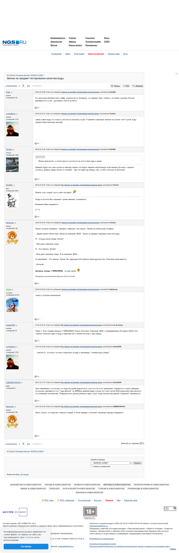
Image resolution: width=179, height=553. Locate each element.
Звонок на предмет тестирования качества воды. (80, 92)
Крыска (26, 474)
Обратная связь (130, 500)
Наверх (173, 549)
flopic (18, 474)
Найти (67, 54)
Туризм (72, 38)
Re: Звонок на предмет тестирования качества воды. (81, 185)
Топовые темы (114, 54)
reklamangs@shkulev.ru (99, 526)
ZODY (107, 41)
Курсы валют (75, 45)
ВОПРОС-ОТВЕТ (37, 75)
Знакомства (56, 41)
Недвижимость (57, 38)
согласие (29, 537)
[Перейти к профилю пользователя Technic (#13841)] (12, 171)
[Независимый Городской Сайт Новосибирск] (14, 43)
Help (118, 500)
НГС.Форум (11, 75)
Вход (125, 54)
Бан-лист (98, 500)
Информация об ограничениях (102, 539)
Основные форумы (23, 75)
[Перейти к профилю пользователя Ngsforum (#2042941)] (12, 244)
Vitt (21, 474)
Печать (117, 86)
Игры (106, 38)
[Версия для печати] (36, 108)
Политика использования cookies (103, 544)
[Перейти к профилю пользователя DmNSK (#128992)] (12, 207)
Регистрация (79, 54)
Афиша (72, 41)
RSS (127, 86)
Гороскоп (90, 38)
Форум (53, 45)
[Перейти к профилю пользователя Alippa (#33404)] (12, 311)
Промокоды (91, 45)
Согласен (26, 546)
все (28, 86)
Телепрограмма (93, 41)
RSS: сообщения (67, 500)
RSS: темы (49, 500)
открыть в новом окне (101, 467)
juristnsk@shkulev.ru (66, 546)
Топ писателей (84, 500)
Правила (109, 500)
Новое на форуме (96, 54)
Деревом (139, 86)
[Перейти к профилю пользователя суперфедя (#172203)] (12, 136)
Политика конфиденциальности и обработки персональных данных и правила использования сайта (130, 546)
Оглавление (56, 54)
